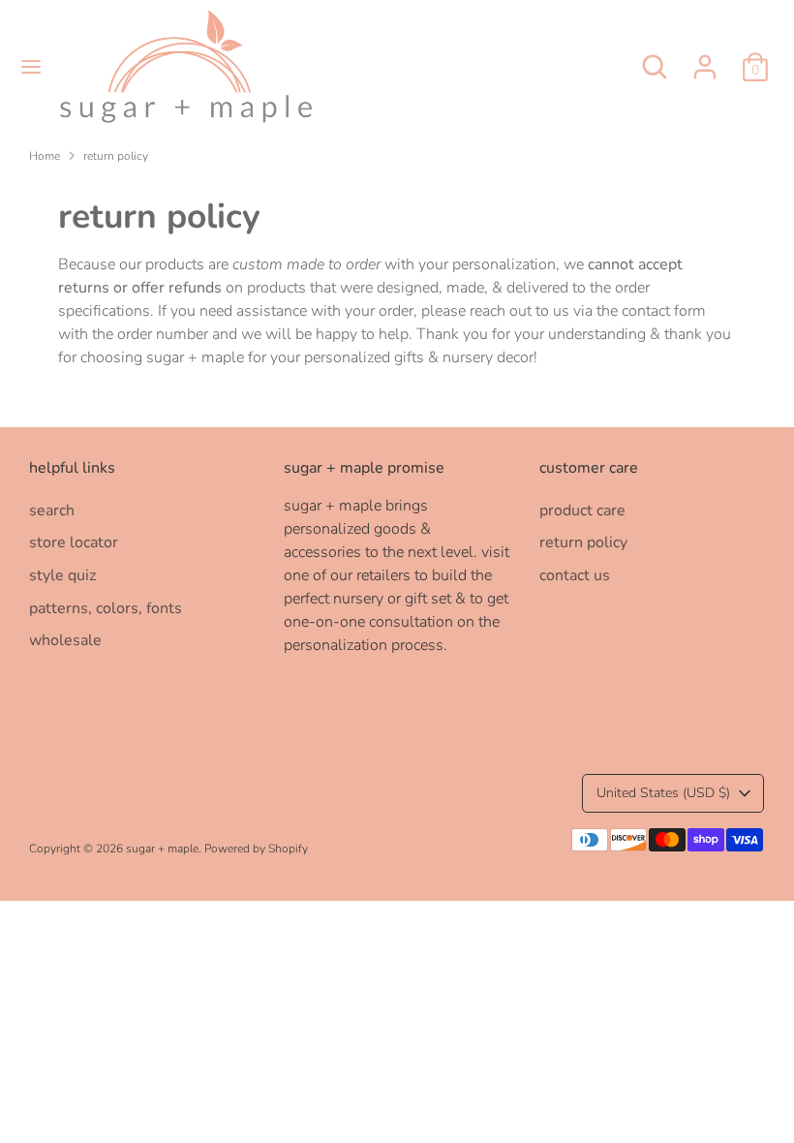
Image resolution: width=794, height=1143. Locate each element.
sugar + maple (162, 848)
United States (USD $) (663, 793)
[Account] (705, 59)
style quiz (62, 575)
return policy (115, 156)
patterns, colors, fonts (105, 608)
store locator (73, 542)
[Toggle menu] (31, 66)
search (52, 510)
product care (582, 510)
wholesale (65, 640)
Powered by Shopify (256, 848)
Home (44, 156)
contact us (574, 575)
